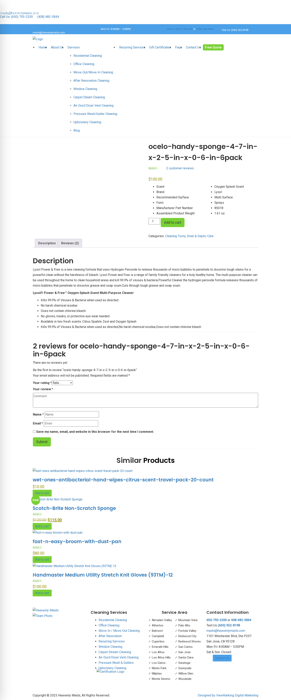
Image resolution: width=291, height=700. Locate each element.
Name (38, 414)
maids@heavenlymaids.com (49, 32)
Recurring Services (132, 47)
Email (38, 423)
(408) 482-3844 (48, 17)
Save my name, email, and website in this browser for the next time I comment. (95, 432)
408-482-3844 (241, 620)
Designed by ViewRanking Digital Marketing (228, 695)
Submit (42, 442)
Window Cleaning (85, 89)
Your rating (42, 383)
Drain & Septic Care (200, 236)
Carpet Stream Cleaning (115, 652)
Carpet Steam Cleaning (89, 97)
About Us (57, 47)
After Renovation (110, 636)
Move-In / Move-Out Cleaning (119, 631)
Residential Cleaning (87, 56)
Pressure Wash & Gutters (116, 663)
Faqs (178, 47)
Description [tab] (47, 243)
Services (74, 47)
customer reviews (180, 168)
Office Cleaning (83, 64)
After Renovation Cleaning (91, 80)
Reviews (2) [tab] (70, 243)
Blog (76, 130)
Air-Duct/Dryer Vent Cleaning (93, 105)
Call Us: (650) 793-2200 (16, 17)
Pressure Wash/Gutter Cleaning (95, 114)
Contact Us (193, 47)
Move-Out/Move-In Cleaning (93, 72)
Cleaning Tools (175, 236)
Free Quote (213, 47)
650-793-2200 (216, 620)
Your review (43, 389)
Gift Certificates (160, 47)
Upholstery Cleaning (87, 122)
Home (43, 47)
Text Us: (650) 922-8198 (235, 29)
